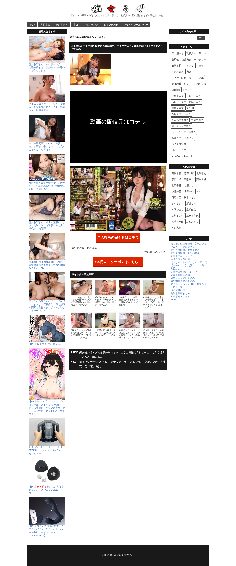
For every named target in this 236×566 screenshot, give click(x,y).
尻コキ (187, 83)
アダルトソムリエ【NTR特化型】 (189, 284)
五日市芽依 (192, 215)
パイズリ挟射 (179, 144)
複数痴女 (186, 59)
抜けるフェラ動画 (180, 259)
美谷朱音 (176, 173)
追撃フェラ (178, 107)
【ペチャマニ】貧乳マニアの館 (187, 265)
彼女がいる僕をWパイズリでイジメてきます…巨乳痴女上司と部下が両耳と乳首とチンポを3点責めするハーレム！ (47, 306)
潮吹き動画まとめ (180, 293)
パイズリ (189, 65)
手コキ (77, 24)
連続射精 (176, 65)
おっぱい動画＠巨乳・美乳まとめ (189, 243)
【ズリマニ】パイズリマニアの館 (189, 262)
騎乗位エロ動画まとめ (183, 277)
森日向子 (176, 179)
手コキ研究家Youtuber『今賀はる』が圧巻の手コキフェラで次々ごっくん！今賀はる (47, 146)
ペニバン (189, 138)
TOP (32, 24)
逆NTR (190, 107)
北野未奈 (189, 191)
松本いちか (190, 197)
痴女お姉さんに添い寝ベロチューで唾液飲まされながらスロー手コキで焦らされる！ (47, 67)
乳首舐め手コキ (180, 119)
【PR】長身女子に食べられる (45, 343)
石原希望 (176, 197)
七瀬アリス (190, 185)
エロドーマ (177, 287)
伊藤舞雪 (176, 191)
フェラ (200, 65)
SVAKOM (176, 299)
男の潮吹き (62, 24)
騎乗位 (175, 59)
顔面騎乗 (176, 83)
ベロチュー (200, 59)
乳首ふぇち (177, 268)
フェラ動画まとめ (180, 274)
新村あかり (192, 221)
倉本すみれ (178, 203)
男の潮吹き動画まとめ (183, 281)
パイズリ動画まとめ (181, 290)
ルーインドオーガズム (184, 132)
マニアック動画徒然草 (183, 246)
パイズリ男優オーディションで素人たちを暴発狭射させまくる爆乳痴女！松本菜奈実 (47, 106)
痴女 (188, 71)
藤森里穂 (189, 173)
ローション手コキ (181, 126)
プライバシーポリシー (136, 24)
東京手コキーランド (181, 256)
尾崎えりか (178, 221)
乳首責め (45, 24)
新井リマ (191, 203)
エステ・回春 (179, 77)
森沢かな (191, 209)
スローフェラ (179, 101)
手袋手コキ (178, 95)
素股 (201, 77)
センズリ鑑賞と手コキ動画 (185, 250)
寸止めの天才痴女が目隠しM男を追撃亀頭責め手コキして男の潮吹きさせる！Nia (47, 264)
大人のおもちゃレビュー (185, 156)
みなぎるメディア (180, 296)
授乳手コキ (197, 119)
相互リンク (92, 24)
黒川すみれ (178, 215)
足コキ (192, 77)
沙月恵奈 (176, 227)
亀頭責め (176, 138)
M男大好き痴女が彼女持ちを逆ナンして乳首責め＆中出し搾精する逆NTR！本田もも (47, 185)
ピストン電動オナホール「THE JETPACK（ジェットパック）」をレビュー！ (46, 450)
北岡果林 (176, 185)
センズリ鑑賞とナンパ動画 (185, 253)
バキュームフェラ (181, 150)
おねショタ (200, 83)
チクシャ (187, 89)
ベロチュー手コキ (181, 113)
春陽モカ (189, 179)
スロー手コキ (193, 95)
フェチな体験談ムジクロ (184, 271)
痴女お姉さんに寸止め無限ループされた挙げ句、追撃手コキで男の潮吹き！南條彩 (47, 225)
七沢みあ (91, 247)
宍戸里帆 (201, 179)
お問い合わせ (111, 24)
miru (198, 191)
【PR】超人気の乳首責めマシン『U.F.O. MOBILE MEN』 (46, 489)
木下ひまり (178, 209)
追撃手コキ (195, 101)
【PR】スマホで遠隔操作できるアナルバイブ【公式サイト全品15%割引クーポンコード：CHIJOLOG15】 (46, 531)
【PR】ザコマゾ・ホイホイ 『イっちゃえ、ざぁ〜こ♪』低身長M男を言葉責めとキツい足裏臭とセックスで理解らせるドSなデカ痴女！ (47, 407)
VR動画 (176, 89)
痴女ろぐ (129, 554)
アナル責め (178, 71)
